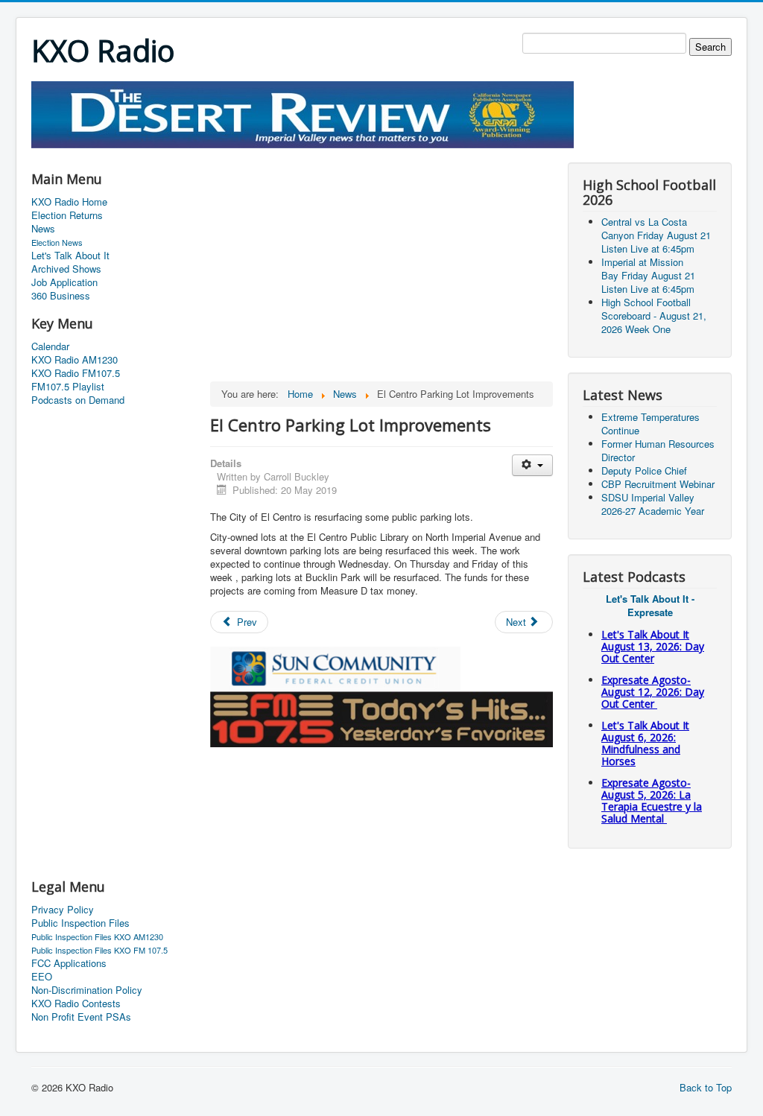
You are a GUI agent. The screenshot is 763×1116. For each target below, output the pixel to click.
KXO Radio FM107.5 (75, 373)
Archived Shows (66, 269)
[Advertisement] (302, 153)
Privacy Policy (62, 909)
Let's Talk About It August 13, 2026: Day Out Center (652, 646)
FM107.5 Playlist (67, 386)
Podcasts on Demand (77, 400)
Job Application (64, 282)
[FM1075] (381, 718)
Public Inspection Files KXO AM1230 (97, 936)
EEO (41, 976)
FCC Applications (69, 963)
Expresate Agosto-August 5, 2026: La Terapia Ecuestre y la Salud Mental (651, 800)
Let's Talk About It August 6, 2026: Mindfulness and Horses (645, 743)
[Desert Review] (302, 113)
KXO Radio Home (69, 202)
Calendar (50, 346)
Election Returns (67, 215)
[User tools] (532, 465)
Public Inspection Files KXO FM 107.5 (99, 950)
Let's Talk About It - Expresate (650, 605)
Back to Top (706, 1087)
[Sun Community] (335, 667)
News (43, 228)
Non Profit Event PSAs (81, 1017)
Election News (57, 242)
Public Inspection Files (80, 923)
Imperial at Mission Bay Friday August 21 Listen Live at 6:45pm (648, 275)
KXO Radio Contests (76, 1003)
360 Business (60, 295)
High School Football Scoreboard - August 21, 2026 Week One (653, 315)
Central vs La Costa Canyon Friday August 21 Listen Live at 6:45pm (656, 235)
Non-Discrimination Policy (86, 990)
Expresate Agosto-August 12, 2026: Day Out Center (652, 692)
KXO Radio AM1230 (74, 360)
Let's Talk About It (70, 255)
